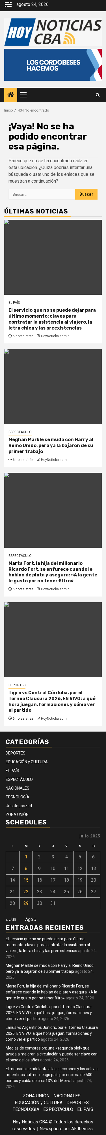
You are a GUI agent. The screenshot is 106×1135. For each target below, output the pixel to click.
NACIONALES (17, 788)
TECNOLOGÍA (17, 797)
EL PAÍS (14, 303)
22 (26, 891)
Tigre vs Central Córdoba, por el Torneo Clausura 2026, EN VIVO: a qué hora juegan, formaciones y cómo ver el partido (52, 701)
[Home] (11, 95)
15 (26, 880)
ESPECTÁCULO (20, 432)
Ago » (30, 919)
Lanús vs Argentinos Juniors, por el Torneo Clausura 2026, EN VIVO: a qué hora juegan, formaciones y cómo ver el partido (52, 1033)
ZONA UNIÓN (17, 814)
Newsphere (51, 1128)
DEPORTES (16, 685)
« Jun (11, 919)
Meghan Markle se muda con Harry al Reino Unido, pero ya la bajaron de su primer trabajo (50, 445)
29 (26, 903)
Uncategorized (19, 805)
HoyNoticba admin (55, 336)
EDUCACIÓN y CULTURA (27, 762)
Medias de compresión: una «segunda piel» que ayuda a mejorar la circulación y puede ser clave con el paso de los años (52, 1054)
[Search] (97, 95)
